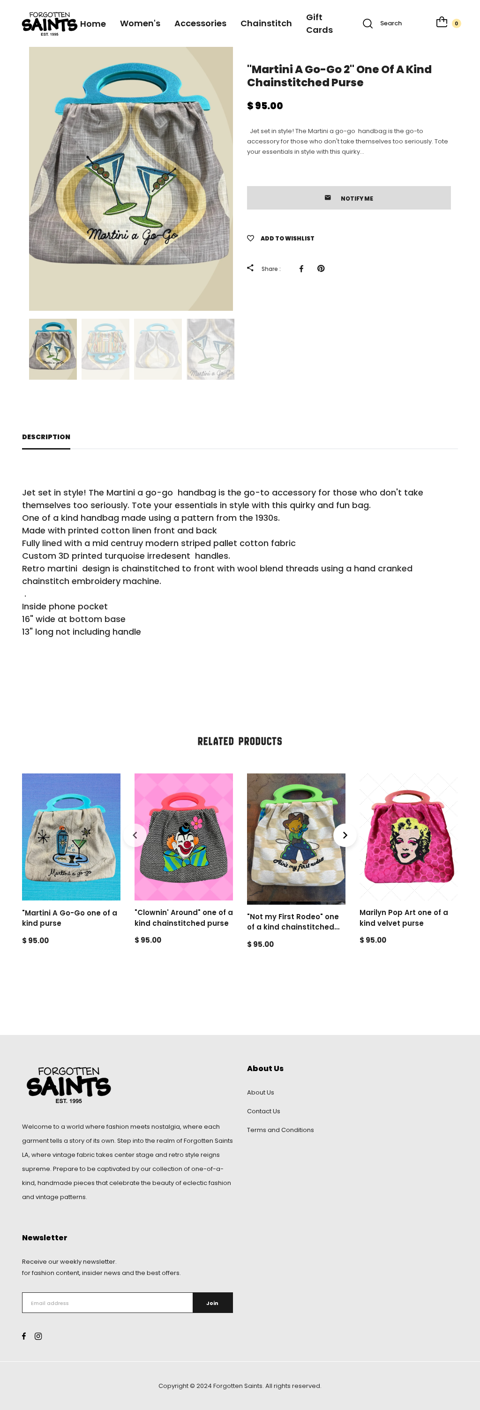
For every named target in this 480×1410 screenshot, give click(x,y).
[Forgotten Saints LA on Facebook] (24, 1336)
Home (93, 24)
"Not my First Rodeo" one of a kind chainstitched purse (293, 927)
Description (46, 437)
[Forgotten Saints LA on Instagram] (38, 1336)
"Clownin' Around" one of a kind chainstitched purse (184, 918)
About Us (260, 1092)
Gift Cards (319, 23)
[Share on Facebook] (304, 268)
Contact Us (263, 1111)
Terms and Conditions (280, 1129)
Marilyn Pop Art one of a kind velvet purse (404, 918)
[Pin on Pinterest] (323, 268)
